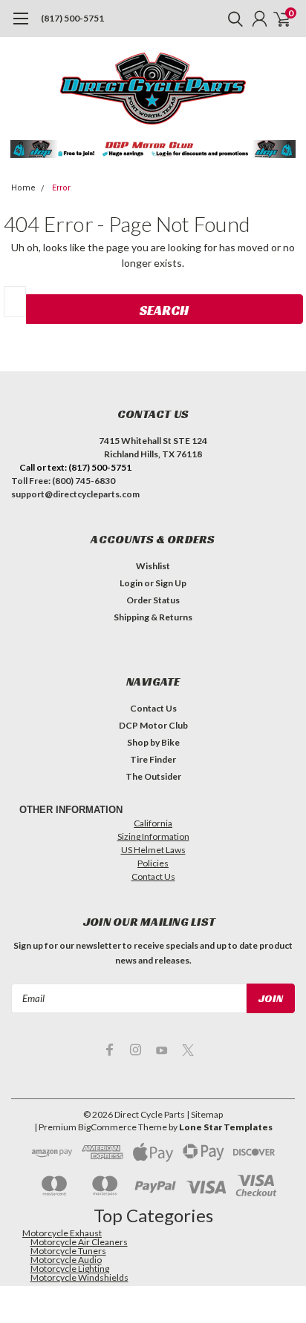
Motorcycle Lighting (69, 1268)
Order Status (153, 600)
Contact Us (153, 708)
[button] (153, 149)
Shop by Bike (153, 742)
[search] (232, 18)
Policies (153, 863)
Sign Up (170, 582)
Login (131, 582)
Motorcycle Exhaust (62, 1233)
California (153, 823)
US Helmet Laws (153, 849)
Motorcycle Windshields (79, 1277)
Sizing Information (153, 836)
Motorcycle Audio (66, 1259)
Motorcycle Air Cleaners (79, 1241)
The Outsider (153, 776)
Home (23, 188)
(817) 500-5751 (72, 18)
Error (61, 188)
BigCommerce (107, 1127)
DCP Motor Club (153, 725)
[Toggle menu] (20, 25)
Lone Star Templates (226, 1127)
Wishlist (153, 565)
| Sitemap (204, 1114)
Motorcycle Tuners (68, 1250)
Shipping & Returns (153, 617)
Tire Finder (153, 759)
